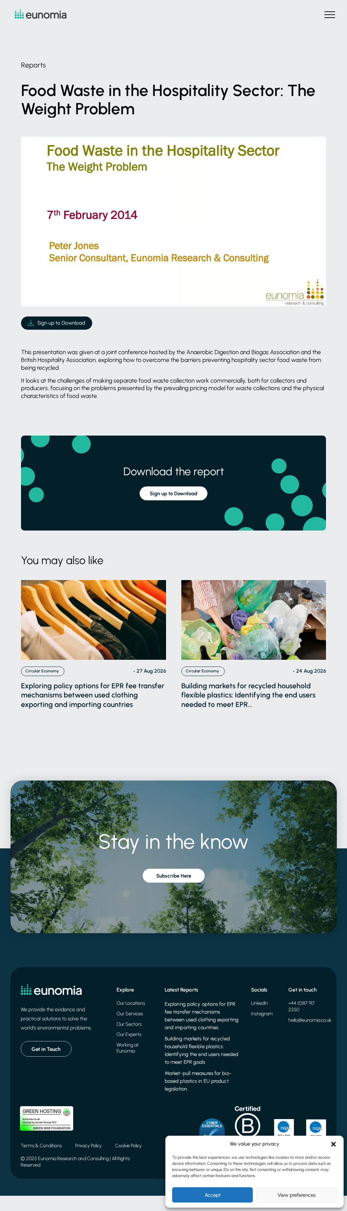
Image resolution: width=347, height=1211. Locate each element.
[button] (333, 1144)
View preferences (296, 1195)
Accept (213, 1195)
